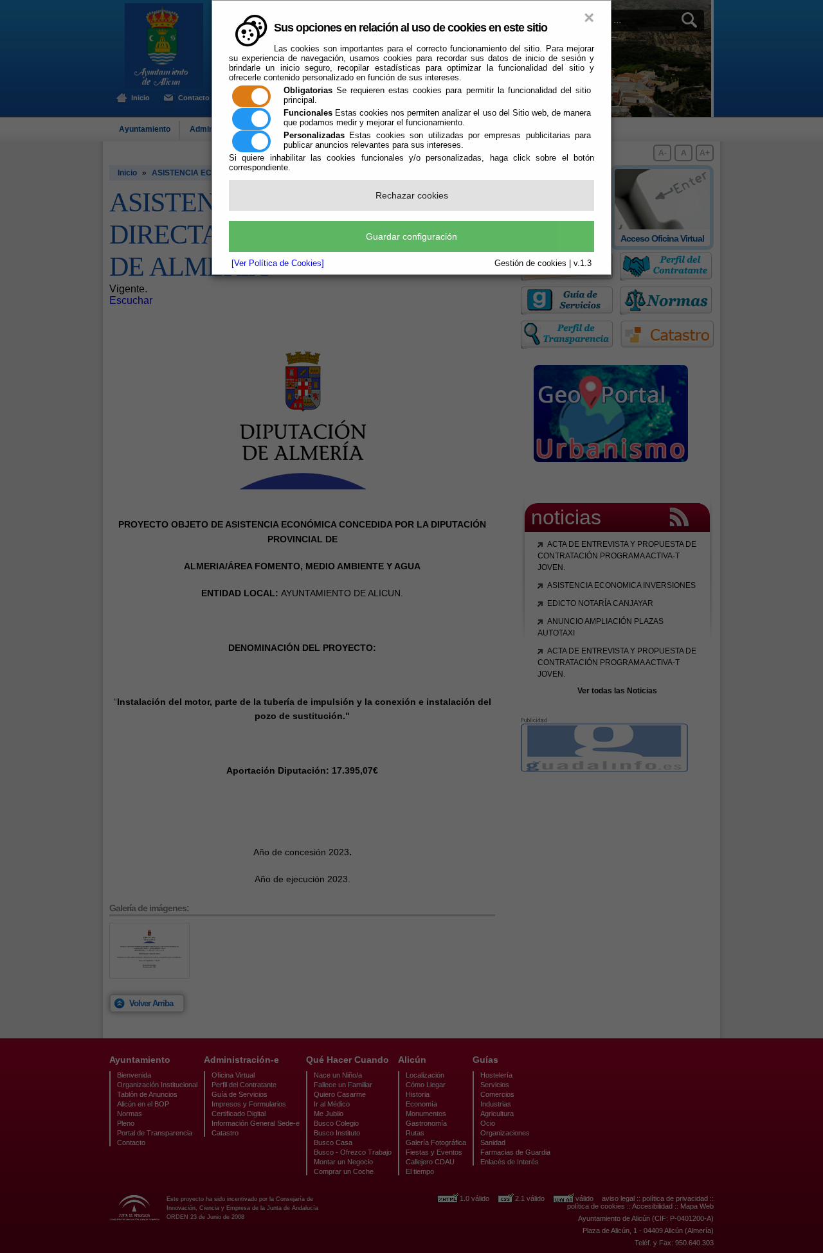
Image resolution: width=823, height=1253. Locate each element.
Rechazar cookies (411, 195)
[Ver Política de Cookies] (277, 263)
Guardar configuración (411, 236)
